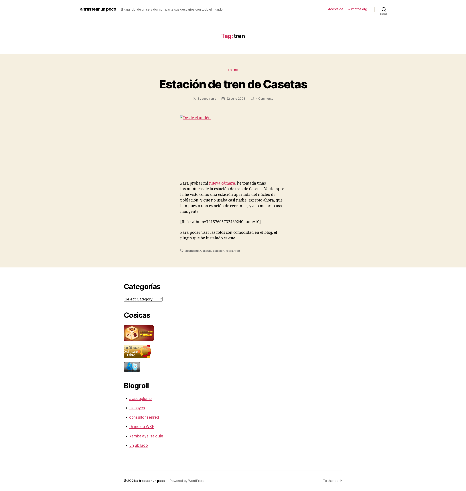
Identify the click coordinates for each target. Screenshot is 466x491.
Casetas (205, 251)
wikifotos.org (357, 9)
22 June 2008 (235, 98)
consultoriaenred (144, 417)
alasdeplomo (140, 398)
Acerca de (335, 9)
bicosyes (137, 408)
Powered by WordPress (186, 481)
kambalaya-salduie (146, 436)
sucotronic (209, 98)
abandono (192, 251)
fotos (233, 70)
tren (237, 251)
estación (218, 251)
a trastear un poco (98, 9)
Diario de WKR (141, 426)
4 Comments (264, 98)
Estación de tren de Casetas (233, 84)
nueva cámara (222, 183)
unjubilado (138, 445)
